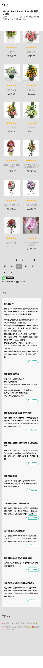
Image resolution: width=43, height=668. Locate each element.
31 (12, 273)
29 (33, 266)
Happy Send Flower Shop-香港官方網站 (20, 12)
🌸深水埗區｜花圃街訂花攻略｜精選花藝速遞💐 (20, 623)
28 (26, 266)
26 (12, 266)
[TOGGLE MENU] (3, 26)
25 (5, 266)
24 (35, 260)
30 (5, 273)
